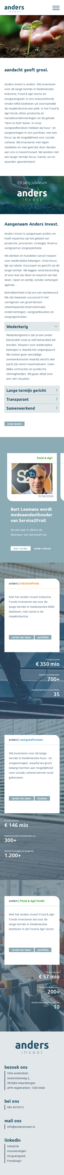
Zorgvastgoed (16, 1156)
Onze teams (14, 423)
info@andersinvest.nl (21, 1127)
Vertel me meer (21, 637)
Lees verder (21, 548)
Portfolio (43, 637)
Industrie (13, 1146)
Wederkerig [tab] (17, 326)
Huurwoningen (16, 1151)
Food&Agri (14, 1161)
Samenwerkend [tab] (20, 408)
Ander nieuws (42, 548)
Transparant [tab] (17, 399)
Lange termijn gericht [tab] (26, 390)
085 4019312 (15, 1107)
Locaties (42, 798)
